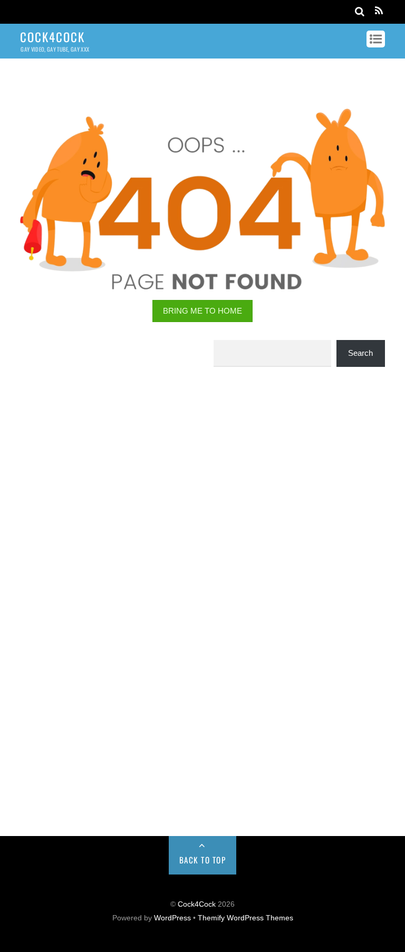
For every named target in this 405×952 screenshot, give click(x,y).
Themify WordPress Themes (245, 918)
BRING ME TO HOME (202, 310)
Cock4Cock (197, 904)
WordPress (172, 918)
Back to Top (202, 860)
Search (360, 352)
